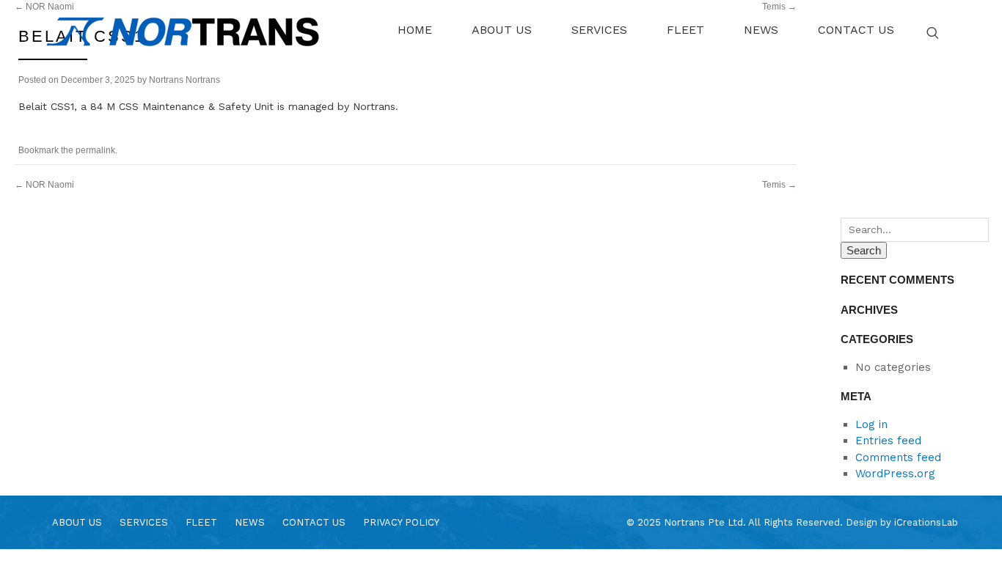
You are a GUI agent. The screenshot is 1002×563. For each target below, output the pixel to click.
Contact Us (313, 522)
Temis (779, 185)
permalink (95, 150)
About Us (77, 522)
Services (144, 522)
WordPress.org (895, 473)
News (250, 522)
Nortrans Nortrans (184, 80)
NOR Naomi (44, 185)
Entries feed (888, 440)
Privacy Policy (401, 522)
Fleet (201, 522)
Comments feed (898, 457)
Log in (871, 424)
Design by (902, 522)
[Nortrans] (182, 32)
